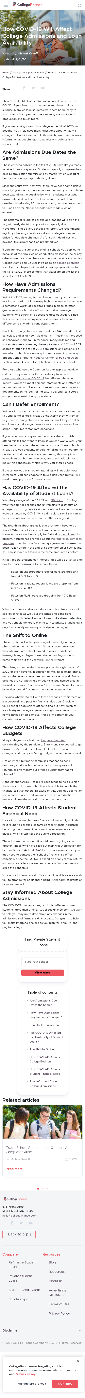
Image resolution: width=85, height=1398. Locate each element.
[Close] (77, 1361)
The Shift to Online (42, 1049)
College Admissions (33, 72)
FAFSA (35, 850)
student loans (66, 534)
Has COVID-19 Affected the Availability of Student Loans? (46, 1037)
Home (5, 72)
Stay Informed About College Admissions (44, 1083)
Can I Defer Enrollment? (45, 1025)
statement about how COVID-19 (23, 378)
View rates (42, 972)
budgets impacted (53, 740)
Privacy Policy (59, 1313)
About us (55, 1281)
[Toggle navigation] (6, 5)
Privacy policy (25, 1374)
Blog (52, 1262)
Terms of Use (59, 1304)
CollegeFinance (27, 5)
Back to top (18, 1234)
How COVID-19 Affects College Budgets (45, 1059)
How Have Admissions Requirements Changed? (46, 1015)
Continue (65, 1384)
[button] (38, 1188)
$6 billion (57, 500)
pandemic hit (33, 646)
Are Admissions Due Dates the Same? (43, 1002)
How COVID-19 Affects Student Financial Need (45, 1071)
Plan (15, 72)
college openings (68, 263)
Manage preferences (32, 1384)
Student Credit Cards (25, 1289)
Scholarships (18, 1299)
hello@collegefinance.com (19, 1215)
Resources (57, 1271)
